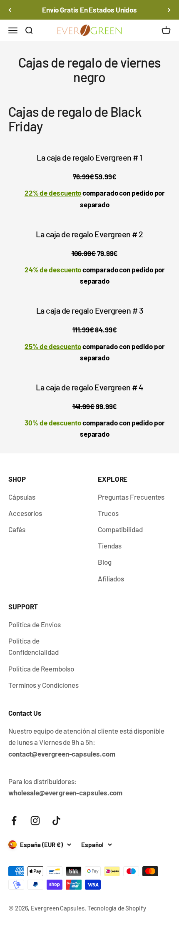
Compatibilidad (120, 529)
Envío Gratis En (89, 9)
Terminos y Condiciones (43, 685)
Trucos (108, 513)
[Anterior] (9, 9)
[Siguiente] (169, 9)
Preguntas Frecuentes (131, 497)
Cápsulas (21, 497)
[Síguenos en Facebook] (14, 820)
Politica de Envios (34, 624)
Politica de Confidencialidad (33, 646)
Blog (105, 562)
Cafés (16, 529)
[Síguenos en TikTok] (56, 820)
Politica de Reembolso (41, 668)
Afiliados (111, 578)
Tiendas (110, 545)
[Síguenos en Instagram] (35, 820)
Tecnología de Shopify (116, 908)
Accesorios (25, 513)
